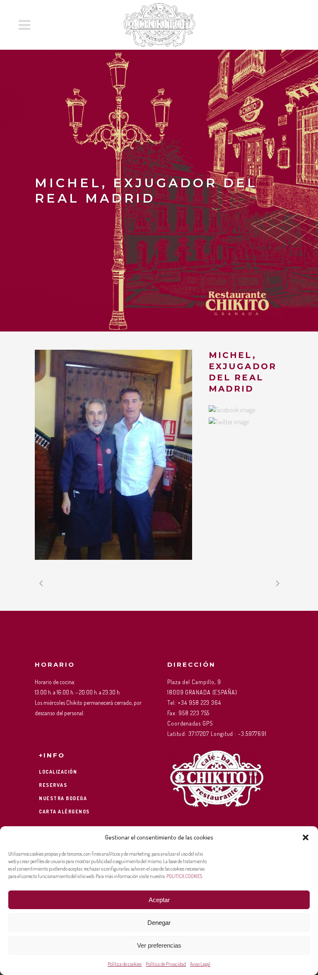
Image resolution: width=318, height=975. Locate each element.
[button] (305, 837)
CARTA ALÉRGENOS (64, 811)
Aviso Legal (200, 964)
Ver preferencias (159, 945)
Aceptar (159, 899)
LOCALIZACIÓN (58, 772)
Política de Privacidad (166, 964)
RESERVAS (53, 785)
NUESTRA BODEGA (63, 798)
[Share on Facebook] (232, 410)
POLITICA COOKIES (184, 876)
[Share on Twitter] (229, 422)
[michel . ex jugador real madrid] (113, 455)
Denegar (159, 922)
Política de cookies (125, 964)
